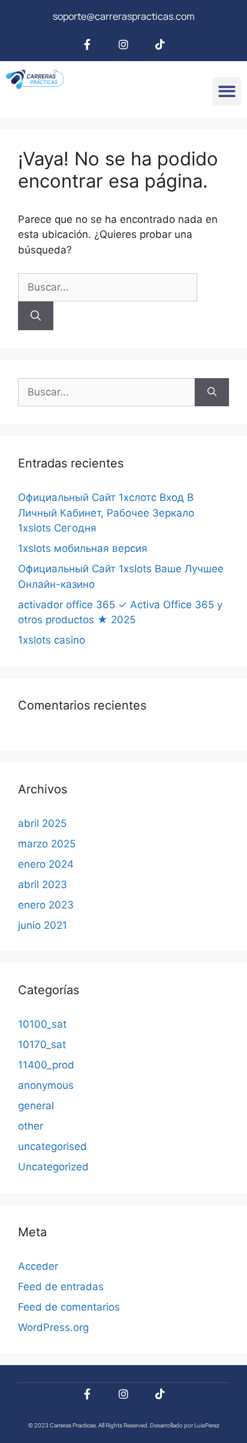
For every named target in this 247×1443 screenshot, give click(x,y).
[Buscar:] (107, 287)
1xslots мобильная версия (82, 548)
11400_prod (46, 1065)
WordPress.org (53, 1327)
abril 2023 (42, 884)
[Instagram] (123, 44)
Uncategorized (53, 1167)
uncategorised (52, 1146)
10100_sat (42, 1024)
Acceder (38, 1266)
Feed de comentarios (69, 1307)
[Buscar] (35, 315)
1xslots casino (51, 640)
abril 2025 (42, 823)
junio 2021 (42, 925)
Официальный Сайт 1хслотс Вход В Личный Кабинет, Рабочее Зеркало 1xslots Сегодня (106, 512)
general (36, 1106)
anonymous (46, 1085)
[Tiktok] (160, 44)
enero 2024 (46, 864)
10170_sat (42, 1044)
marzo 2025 (47, 844)
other (30, 1126)
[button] (227, 91)
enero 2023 (46, 905)
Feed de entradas (61, 1287)
